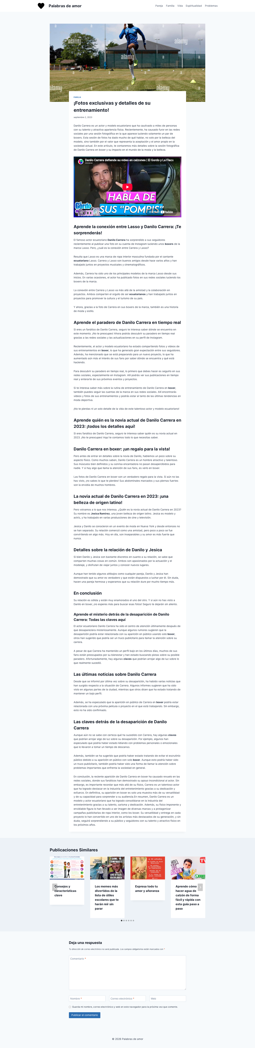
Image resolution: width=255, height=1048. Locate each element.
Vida (180, 5)
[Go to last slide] (54, 887)
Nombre (76, 998)
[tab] (121, 920)
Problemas (211, 5)
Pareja (159, 5)
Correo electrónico (122, 998)
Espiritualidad (194, 5)
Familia (170, 5)
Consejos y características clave (65, 891)
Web (153, 998)
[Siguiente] (200, 887)
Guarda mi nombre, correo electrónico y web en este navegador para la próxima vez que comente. (125, 1006)
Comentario (78, 958)
